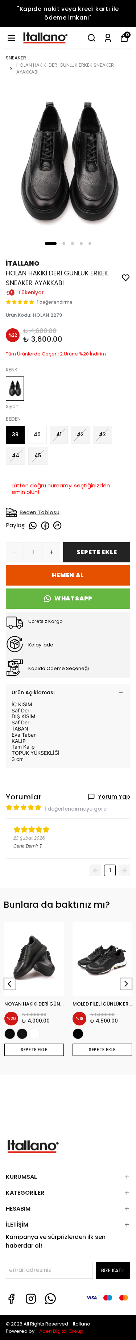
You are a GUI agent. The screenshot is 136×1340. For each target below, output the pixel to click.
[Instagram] (30, 1298)
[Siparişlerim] (107, 37)
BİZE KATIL (113, 1270)
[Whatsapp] (50, 1298)
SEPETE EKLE (97, 552)
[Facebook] (11, 1298)
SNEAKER (16, 57)
